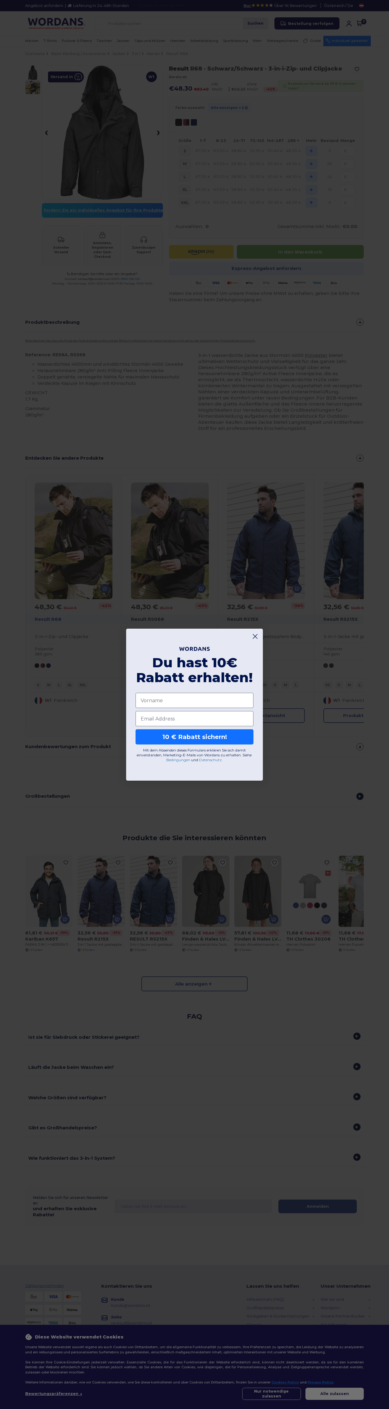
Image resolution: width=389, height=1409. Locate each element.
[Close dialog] (255, 636)
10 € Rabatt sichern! (194, 737)
